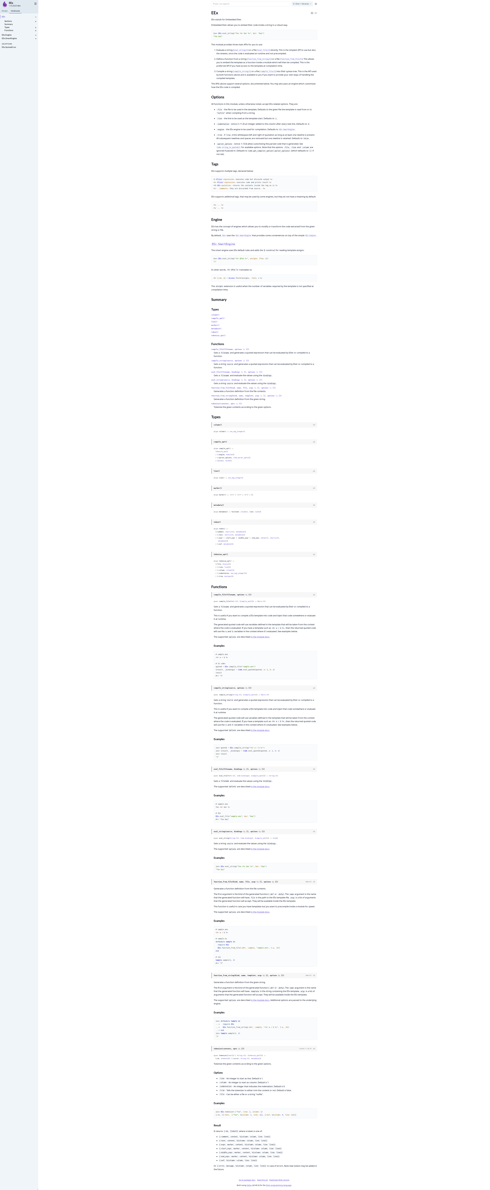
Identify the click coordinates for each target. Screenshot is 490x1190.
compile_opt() (218, 318)
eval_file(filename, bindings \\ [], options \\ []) (236, 372)
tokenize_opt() (218, 335)
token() (214, 332)
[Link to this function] (209, 595)
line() (214, 322)
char (230, 1055)
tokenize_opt (221, 451)
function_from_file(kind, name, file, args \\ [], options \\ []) (243, 388)
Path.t (233, 601)
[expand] (35, 17)
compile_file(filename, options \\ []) (230, 349)
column (243, 512)
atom (220, 461)
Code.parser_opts (240, 458)
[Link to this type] (209, 425)
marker (263, 538)
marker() (215, 325)
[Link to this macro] (209, 882)
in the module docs (260, 636)
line (256, 512)
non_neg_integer (236, 431)
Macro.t (261, 601)
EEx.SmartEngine (9, 38)
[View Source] (314, 425)
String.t (236, 695)
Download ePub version (279, 1180)
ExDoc (249, 1185)
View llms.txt (262, 1180)
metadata (239, 532)
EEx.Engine (6, 35)
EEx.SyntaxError (9, 47)
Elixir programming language (278, 1185)
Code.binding (242, 776)
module (229, 455)
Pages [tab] (4, 11)
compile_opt (245, 601)
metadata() (216, 329)
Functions (8, 30)
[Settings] (316, 3)
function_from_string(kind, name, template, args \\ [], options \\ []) (246, 396)
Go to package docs (247, 1180)
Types (7, 27)
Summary (8, 24)
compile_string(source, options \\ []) (230, 361)
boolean (227, 576)
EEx (11, 2)
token (224, 1058)
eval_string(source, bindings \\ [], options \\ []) (236, 380)
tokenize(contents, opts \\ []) (226, 404)
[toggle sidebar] (35, 3)
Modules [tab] (15, 11)
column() (215, 315)
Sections (8, 21)
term (227, 461)
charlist (228, 532)
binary (225, 564)
